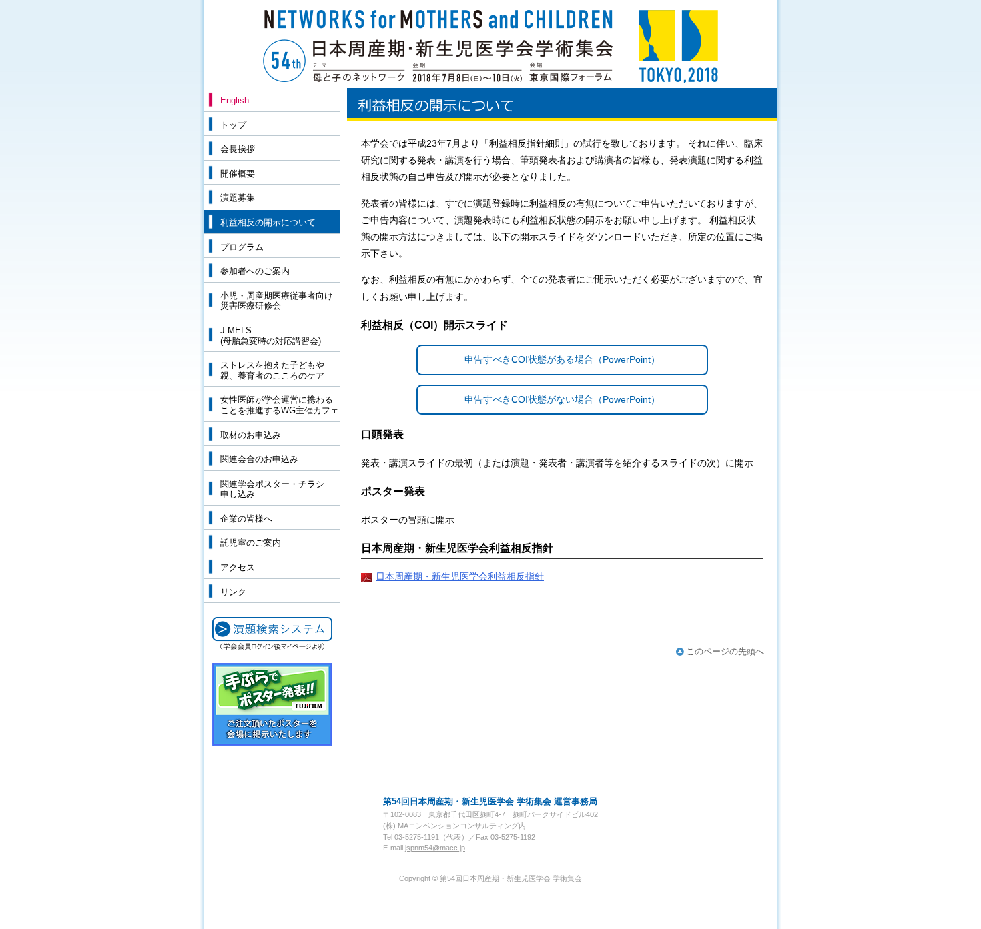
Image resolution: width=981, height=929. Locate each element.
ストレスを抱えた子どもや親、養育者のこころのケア (272, 370)
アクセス (237, 567)
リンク (233, 592)
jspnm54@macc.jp (435, 848)
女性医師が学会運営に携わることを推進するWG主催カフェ (279, 405)
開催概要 (237, 174)
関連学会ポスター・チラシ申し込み (272, 489)
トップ (233, 125)
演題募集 (237, 198)
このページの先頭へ (725, 651)
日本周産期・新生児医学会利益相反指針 (460, 576)
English (234, 100)
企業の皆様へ (246, 519)
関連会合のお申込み (259, 459)
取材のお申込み (250, 435)
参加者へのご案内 (255, 271)
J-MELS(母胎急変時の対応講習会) (270, 335)
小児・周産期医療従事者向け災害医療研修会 (276, 301)
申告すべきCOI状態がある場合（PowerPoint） (562, 359)
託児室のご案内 (250, 543)
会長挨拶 (237, 149)
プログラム (242, 247)
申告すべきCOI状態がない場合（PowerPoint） (562, 399)
